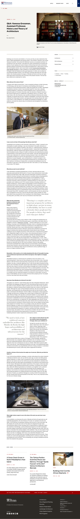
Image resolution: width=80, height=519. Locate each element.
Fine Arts (42, 504)
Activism (57, 73)
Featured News (58, 64)
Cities (62, 73)
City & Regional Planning (46, 502)
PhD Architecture (58, 61)
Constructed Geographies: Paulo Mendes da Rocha (25, 409)
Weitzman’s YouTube (23, 222)
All (4, 8)
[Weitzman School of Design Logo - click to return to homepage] (6, 3)
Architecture (57, 58)
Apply (51, 3)
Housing (66, 73)
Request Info (59, 3)
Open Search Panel (73, 3)
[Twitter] (9, 513)
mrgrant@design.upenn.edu (60, 85)
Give (67, 3)
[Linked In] (11, 513)
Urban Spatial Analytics (46, 511)
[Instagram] (13, 513)
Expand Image (41, 47)
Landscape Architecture (46, 509)
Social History (58, 75)
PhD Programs (43, 513)
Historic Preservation (45, 506)
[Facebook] (7, 513)
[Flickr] (17, 513)
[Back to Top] (75, 511)
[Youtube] (15, 513)
